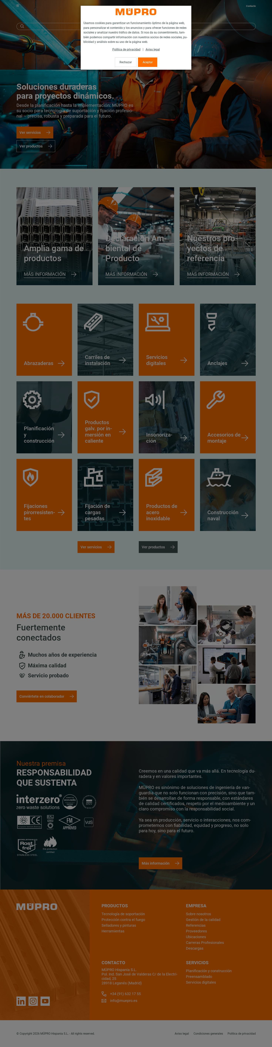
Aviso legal (153, 49)
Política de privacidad (126, 49)
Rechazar (126, 62)
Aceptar (148, 62)
